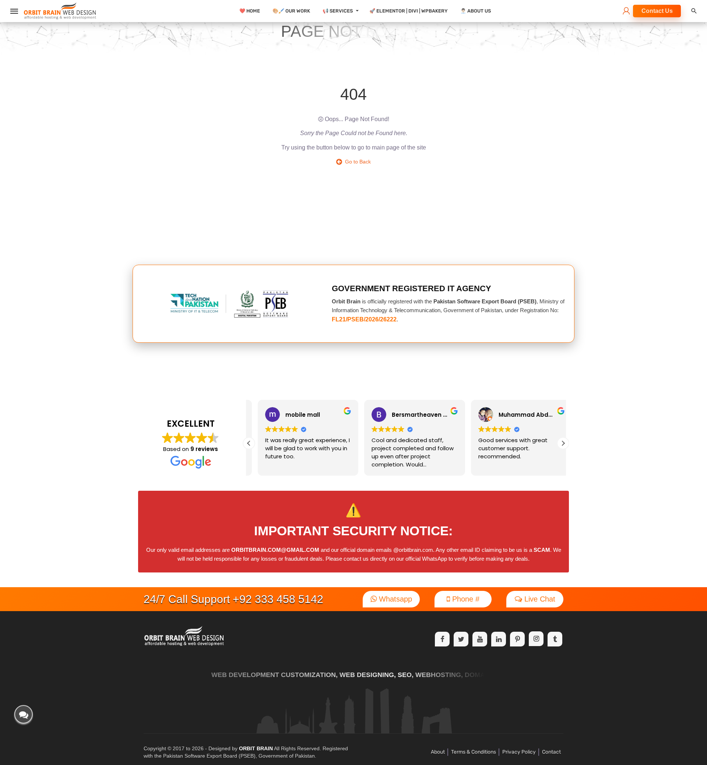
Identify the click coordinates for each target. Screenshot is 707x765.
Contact (551, 752)
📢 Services (338, 11)
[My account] (626, 11)
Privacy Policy (519, 752)
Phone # (464, 599)
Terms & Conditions (473, 752)
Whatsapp (394, 599)
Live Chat (538, 599)
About (438, 752)
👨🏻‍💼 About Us (475, 11)
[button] (563, 443)
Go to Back (356, 162)
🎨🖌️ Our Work (291, 11)
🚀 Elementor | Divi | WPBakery (408, 11)
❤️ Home (249, 11)
